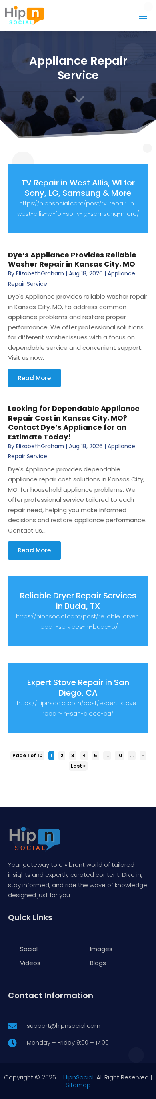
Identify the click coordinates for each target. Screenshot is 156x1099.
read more (34, 378)
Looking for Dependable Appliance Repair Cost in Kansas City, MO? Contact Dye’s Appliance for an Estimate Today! (74, 422)
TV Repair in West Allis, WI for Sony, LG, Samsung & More (78, 188)
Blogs (98, 963)
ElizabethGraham (40, 273)
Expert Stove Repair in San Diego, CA (78, 687)
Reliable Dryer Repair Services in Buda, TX (78, 601)
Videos (30, 963)
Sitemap (78, 1085)
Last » (78, 765)
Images (101, 949)
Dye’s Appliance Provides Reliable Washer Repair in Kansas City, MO (72, 259)
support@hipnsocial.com (63, 1025)
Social (29, 949)
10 (119, 755)
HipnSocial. (79, 1077)
